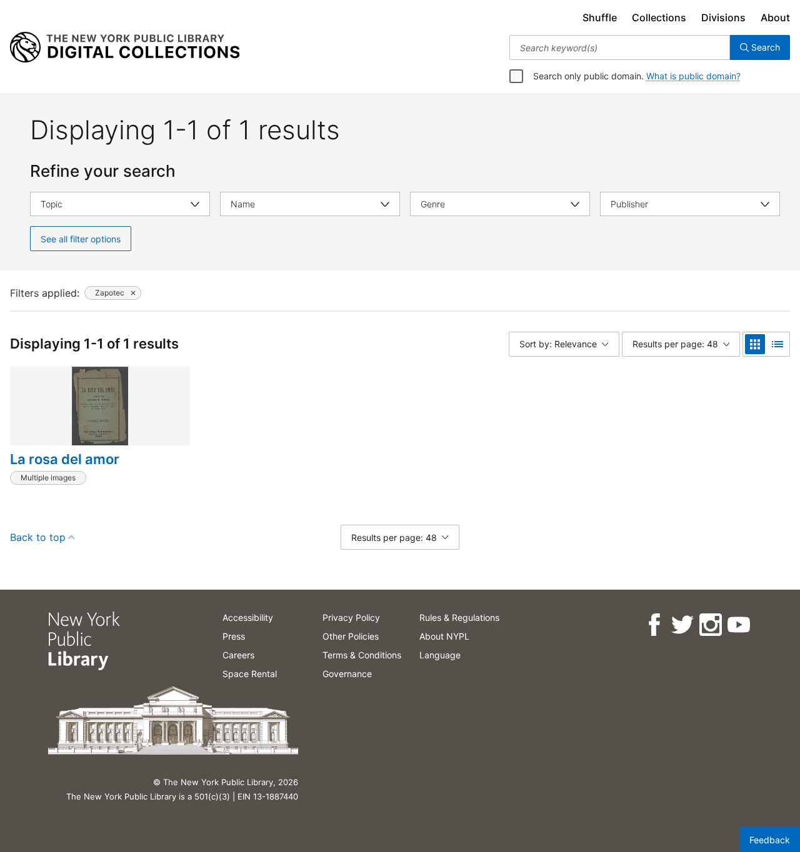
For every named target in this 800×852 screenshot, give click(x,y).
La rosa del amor (64, 459)
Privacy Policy (351, 617)
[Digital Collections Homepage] (124, 47)
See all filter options (81, 239)
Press (233, 636)
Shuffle (599, 17)
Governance (347, 673)
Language (440, 655)
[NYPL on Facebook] (653, 625)
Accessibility (247, 617)
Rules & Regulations (459, 617)
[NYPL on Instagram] (710, 625)
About (775, 17)
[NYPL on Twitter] (681, 625)
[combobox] (619, 47)
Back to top (38, 537)
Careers (238, 655)
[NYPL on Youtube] (738, 625)
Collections (659, 17)
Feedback (769, 840)
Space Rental (249, 673)
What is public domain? (693, 76)
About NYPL (444, 636)
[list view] (778, 344)
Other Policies (350, 636)
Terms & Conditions (361, 655)
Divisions (723, 17)
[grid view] (755, 344)
